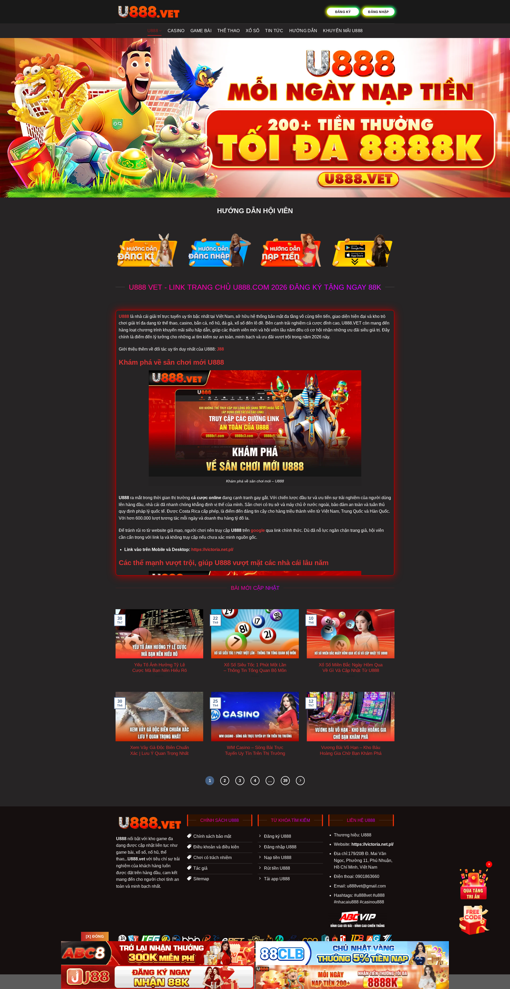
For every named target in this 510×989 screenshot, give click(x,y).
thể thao (228, 30)
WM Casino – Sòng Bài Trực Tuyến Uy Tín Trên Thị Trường (255, 750)
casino (176, 30)
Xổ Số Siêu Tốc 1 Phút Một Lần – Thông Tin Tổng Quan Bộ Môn (255, 667)
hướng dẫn (303, 30)
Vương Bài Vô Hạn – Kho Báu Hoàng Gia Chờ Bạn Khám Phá (350, 750)
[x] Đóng (95, 936)
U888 (152, 30)
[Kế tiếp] (300, 780)
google (258, 530)
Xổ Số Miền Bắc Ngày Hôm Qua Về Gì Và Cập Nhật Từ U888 (350, 667)
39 (285, 780)
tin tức (274, 30)
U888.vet (136, 859)
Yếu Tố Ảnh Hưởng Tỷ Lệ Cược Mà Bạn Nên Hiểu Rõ (159, 667)
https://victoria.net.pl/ (212, 549)
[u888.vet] (148, 11)
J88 (220, 349)
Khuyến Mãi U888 (343, 30)
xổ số (253, 30)
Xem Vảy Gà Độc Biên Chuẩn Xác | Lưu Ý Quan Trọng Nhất (159, 750)
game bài (201, 30)
